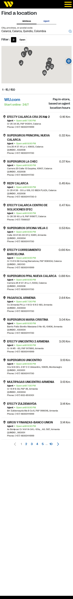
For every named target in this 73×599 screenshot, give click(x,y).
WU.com (12, 99)
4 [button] (37, 444)
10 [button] (50, 444)
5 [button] (43, 444)
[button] (57, 444)
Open (22, 40)
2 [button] (26, 444)
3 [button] (32, 444)
